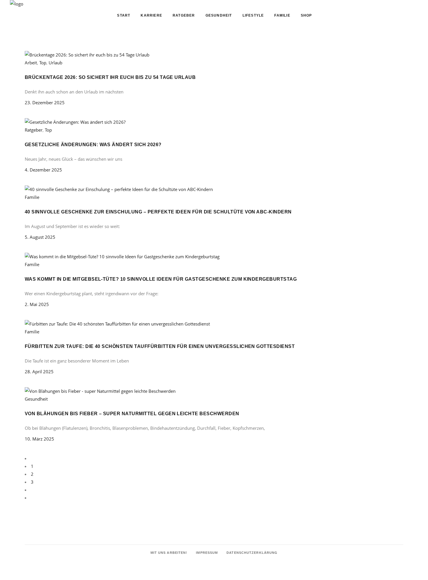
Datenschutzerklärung (252, 552)
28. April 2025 (39, 371)
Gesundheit (36, 399)
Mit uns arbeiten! (169, 552)
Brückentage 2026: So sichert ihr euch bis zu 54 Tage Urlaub (110, 77)
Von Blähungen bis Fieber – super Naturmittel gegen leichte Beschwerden (132, 413)
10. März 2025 (39, 439)
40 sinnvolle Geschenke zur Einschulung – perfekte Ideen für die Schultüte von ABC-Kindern (158, 211)
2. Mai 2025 (37, 304)
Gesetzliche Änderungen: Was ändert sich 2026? (93, 144)
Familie (32, 197)
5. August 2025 (40, 237)
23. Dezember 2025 (45, 102)
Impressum (207, 552)
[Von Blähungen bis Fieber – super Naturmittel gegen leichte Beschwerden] (100, 391)
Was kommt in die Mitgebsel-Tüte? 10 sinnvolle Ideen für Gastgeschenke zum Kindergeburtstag (161, 279)
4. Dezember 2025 (43, 170)
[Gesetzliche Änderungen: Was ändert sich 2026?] (75, 122)
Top (48, 130)
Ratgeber (34, 130)
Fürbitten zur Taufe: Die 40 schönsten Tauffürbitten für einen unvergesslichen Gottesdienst (160, 346)
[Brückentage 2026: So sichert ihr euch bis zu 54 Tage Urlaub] (87, 55)
